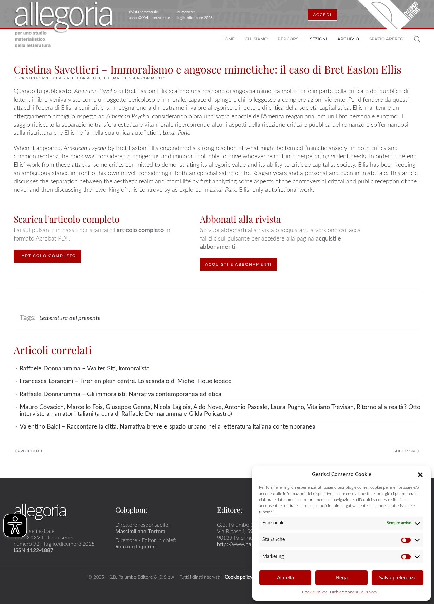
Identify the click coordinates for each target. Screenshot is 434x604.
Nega (342, 577)
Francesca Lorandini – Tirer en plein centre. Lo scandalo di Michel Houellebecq (126, 381)
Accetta (285, 577)
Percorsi (289, 38)
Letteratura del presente (70, 318)
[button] (420, 474)
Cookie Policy (314, 592)
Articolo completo (49, 255)
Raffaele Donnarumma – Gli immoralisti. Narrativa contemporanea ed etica (120, 394)
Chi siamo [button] (256, 38)
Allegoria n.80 (83, 78)
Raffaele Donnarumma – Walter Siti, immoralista (85, 368)
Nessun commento (144, 78)
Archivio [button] (348, 38)
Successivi (405, 451)
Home (228, 38)
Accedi (322, 14)
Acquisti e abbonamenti (238, 264)
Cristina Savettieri (41, 78)
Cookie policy (238, 577)
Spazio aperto (386, 38)
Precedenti (30, 451)
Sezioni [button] (318, 38)
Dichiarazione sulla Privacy (353, 592)
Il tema (111, 78)
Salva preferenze (397, 577)
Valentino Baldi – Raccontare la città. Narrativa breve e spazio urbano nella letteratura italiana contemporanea (167, 427)
